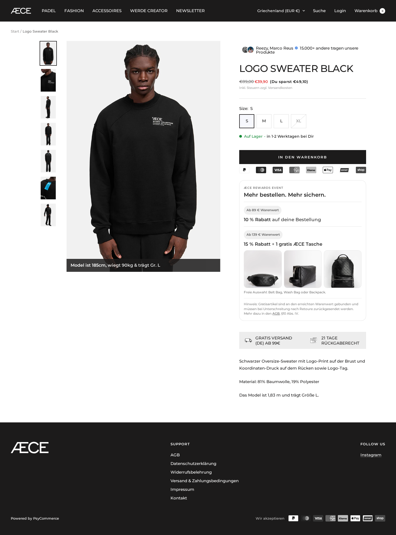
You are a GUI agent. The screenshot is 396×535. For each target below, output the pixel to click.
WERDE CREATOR (149, 10)
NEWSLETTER (190, 10)
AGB (276, 313)
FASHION (74, 10)
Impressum (182, 489)
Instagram (370, 454)
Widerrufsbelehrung (191, 472)
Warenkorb (369, 10)
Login (340, 10)
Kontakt (179, 498)
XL (298, 120)
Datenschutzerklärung (193, 463)
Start (15, 31)
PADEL (49, 10)
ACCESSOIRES (106, 10)
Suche (319, 10)
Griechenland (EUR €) (278, 10)
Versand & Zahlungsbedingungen (205, 480)
